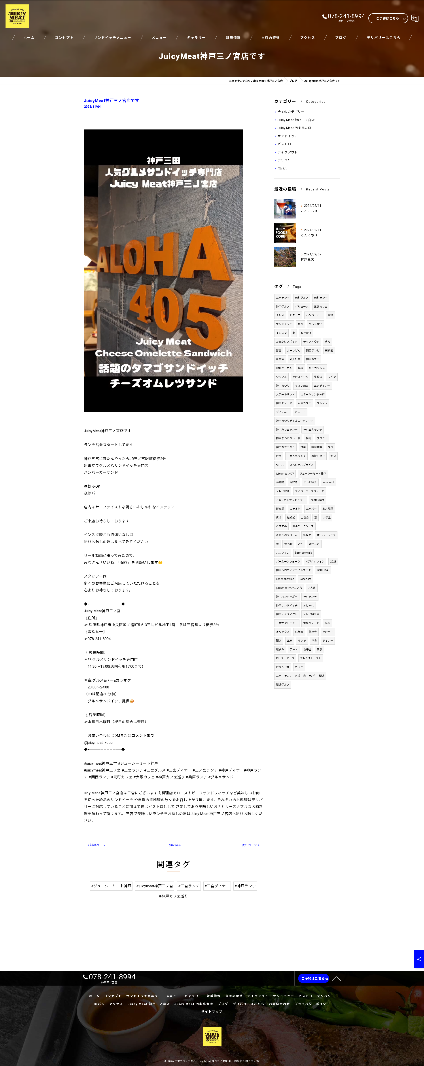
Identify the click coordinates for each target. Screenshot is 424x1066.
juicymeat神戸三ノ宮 (289, 587)
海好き (294, 482)
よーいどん (294, 350)
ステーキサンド (285, 394)
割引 (300, 324)
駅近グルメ (283, 684)
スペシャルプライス (302, 464)
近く (300, 543)
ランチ (302, 640)
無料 (300, 368)
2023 (333, 561)
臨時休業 (316, 447)
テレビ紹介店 (311, 614)
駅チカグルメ (317, 368)
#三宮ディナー (216, 886)
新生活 (280, 359)
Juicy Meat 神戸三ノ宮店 (296, 120)
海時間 (280, 482)
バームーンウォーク (288, 561)
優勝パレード (311, 623)
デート (294, 649)
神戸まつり (283, 385)
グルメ (280, 315)
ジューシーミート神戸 (312, 473)
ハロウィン (283, 552)
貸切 (278, 517)
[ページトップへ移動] (336, 978)
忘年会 (299, 631)
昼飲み (318, 376)
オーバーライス (326, 535)
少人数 (312, 587)
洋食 (314, 640)
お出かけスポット (287, 341)
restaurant (317, 500)
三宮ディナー (322, 385)
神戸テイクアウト (287, 614)
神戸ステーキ (284, 403)
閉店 (278, 640)
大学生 (327, 517)
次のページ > (251, 845)
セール (280, 464)
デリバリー (286, 160)
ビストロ (284, 144)
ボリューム (302, 306)
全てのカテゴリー (291, 112)
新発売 (307, 535)
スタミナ (322, 438)
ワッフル (281, 376)
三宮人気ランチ (296, 456)
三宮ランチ (283, 297)
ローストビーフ (285, 658)
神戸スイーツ (300, 376)
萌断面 (329, 350)
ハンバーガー (314, 315)
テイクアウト (288, 152)
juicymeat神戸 (285, 473)
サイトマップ (212, 1011)
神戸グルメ (283, 306)
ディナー (328, 640)
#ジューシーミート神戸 (111, 886)
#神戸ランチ (245, 886)
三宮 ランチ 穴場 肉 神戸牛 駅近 (300, 675)
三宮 (289, 640)
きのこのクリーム (287, 535)
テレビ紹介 (310, 482)
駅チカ (280, 649)
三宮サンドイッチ (287, 623)
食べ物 (288, 543)
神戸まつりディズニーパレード (295, 420)
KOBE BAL (323, 570)
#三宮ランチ (189, 886)
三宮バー (311, 508)
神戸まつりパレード (288, 438)
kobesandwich (285, 579)
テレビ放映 (283, 491)
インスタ (281, 332)
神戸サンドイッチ (287, 605)
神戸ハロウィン (315, 561)
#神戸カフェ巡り (173, 896)
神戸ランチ (310, 596)
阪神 (327, 623)
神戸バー (327, 631)
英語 (330, 315)
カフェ (299, 667)
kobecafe (306, 579)
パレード (300, 412)
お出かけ (306, 332)
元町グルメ (302, 297)
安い (333, 456)
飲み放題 (327, 508)
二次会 (305, 517)
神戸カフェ (313, 359)
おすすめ (281, 526)
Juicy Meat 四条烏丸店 (294, 128)
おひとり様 (283, 667)
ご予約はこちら (387, 18)
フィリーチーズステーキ (309, 491)
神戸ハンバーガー (287, 596)
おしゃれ (308, 605)
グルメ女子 (315, 324)
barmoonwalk (303, 552)
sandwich (328, 482)
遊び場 (280, 508)
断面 (278, 350)
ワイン (332, 376)
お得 (278, 456)
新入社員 (295, 359)
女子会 (307, 649)
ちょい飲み (302, 385)
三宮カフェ (320, 306)
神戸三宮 (314, 543)
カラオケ (295, 508)
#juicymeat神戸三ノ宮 (154, 886)
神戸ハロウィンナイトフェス (293, 570)
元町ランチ (320, 297)
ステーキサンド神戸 (313, 394)
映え (327, 341)
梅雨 (308, 438)
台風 (303, 447)
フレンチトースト (311, 658)
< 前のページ (96, 845)
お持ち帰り (318, 456)
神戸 (330, 447)
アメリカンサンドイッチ (290, 500)
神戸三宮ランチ (312, 429)
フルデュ (322, 403)
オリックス (283, 631)
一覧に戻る (173, 845)
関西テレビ (313, 350)
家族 (319, 649)
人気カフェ (304, 403)
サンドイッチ (288, 136)
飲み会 (313, 631)
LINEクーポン (284, 368)
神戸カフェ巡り (285, 447)
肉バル (283, 168)
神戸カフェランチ (287, 429)
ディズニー (282, 412)
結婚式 (291, 517)
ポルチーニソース (303, 526)
